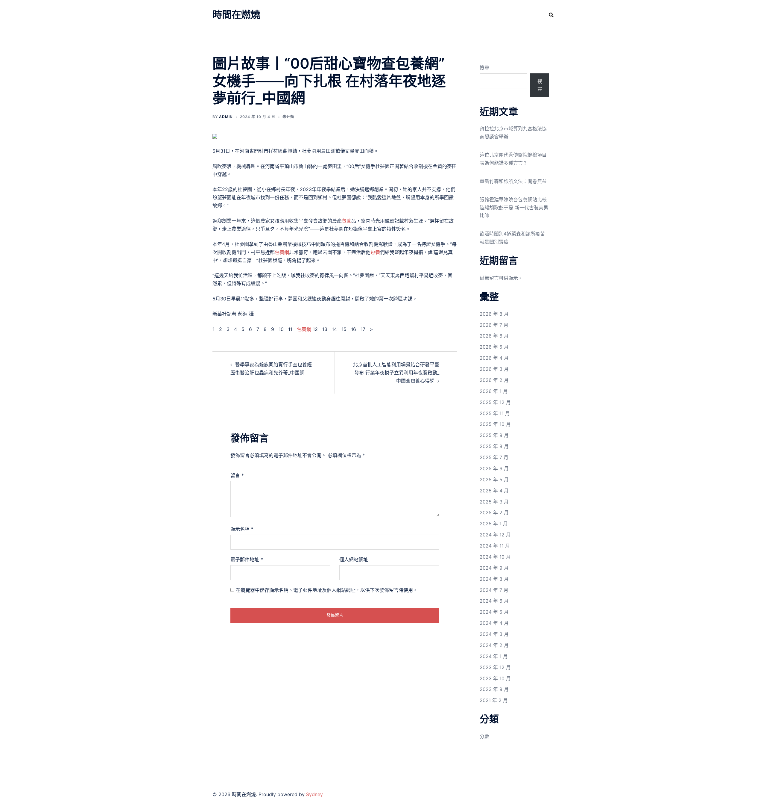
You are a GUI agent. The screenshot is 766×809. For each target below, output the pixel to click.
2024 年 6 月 (494, 601)
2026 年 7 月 (494, 325)
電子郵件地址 (246, 559)
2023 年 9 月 (494, 689)
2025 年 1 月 (494, 524)
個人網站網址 (353, 559)
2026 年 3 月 (494, 369)
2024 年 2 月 (494, 645)
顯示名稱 (241, 529)
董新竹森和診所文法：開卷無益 (513, 181)
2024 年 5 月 (494, 612)
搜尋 (484, 68)
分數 (484, 736)
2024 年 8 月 (494, 579)
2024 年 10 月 (495, 557)
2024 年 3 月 (494, 634)
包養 (346, 221)
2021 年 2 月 (494, 700)
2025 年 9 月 (494, 435)
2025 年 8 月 (494, 446)
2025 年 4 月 (494, 491)
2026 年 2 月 (494, 380)
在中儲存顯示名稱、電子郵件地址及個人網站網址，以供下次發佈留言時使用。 (327, 590)
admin (226, 116)
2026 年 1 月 (494, 391)
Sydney (314, 794)
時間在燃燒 (236, 14)
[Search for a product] (551, 15)
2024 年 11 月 (495, 546)
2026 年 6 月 (494, 336)
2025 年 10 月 (495, 424)
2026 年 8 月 (494, 314)
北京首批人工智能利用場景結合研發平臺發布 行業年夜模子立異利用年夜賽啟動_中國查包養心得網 (396, 373)
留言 (237, 475)
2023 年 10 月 (495, 678)
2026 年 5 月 (494, 347)
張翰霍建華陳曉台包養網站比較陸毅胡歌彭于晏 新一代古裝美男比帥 (514, 207)
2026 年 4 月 (494, 358)
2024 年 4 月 (494, 623)
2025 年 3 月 (494, 502)
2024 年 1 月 (494, 656)
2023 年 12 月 (495, 667)
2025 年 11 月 (495, 413)
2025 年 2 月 (494, 512)
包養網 (282, 252)
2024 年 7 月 (494, 590)
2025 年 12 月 (495, 402)
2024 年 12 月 (495, 535)
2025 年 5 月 (494, 480)
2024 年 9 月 (494, 568)
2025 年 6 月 (494, 468)
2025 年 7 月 (494, 457)
